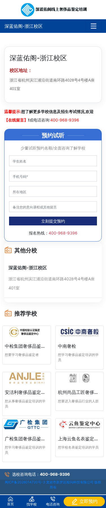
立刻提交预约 (53, 221)
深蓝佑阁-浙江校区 (24, 26)
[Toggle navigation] (93, 26)
